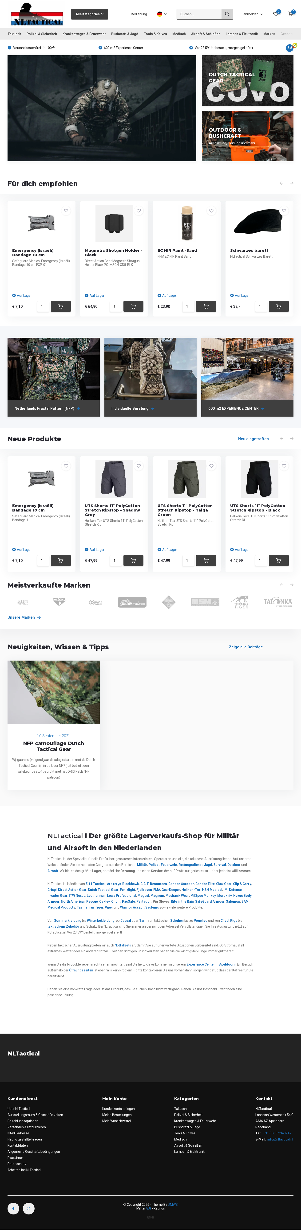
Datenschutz (17, 1164)
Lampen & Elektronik (242, 34)
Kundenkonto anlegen (118, 1109)
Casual (125, 920)
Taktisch (14, 34)
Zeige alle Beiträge (246, 647)
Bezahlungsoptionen (23, 1121)
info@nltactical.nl (280, 1139)
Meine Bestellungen (117, 1115)
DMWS (173, 1204)
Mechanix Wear (177, 895)
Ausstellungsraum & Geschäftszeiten (35, 1115)
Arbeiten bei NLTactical (24, 1170)
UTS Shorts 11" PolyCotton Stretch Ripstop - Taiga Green (185, 510)
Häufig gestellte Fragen (25, 1139)
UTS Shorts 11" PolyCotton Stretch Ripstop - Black (257, 507)
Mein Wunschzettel (116, 1121)
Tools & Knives (155, 34)
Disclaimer (15, 1158)
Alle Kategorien (88, 14)
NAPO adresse (18, 1133)
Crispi (52, 890)
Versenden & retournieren (27, 1127)
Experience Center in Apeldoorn (211, 964)
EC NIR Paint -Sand (177, 250)
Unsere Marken (22, 617)
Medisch (179, 34)
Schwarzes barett (249, 250)
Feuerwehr (169, 865)
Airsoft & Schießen (205, 34)
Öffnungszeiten (81, 970)
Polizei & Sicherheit (42, 34)
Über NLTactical (19, 1109)
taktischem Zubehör (63, 926)
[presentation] (281, 183)
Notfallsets (123, 945)
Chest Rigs (229, 920)
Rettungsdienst (191, 865)
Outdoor (234, 865)
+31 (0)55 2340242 (276, 1133)
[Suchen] (227, 14)
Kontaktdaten (18, 1145)
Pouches (200, 920)
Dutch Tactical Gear (103, 890)
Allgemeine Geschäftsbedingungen (34, 1151)
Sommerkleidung (67, 920)
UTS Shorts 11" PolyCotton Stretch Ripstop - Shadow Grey (112, 510)
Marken (269, 34)
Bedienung (139, 14)
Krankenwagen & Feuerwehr (84, 34)
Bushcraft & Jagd (124, 34)
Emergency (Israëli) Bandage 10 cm (33, 252)
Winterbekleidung (101, 920)
